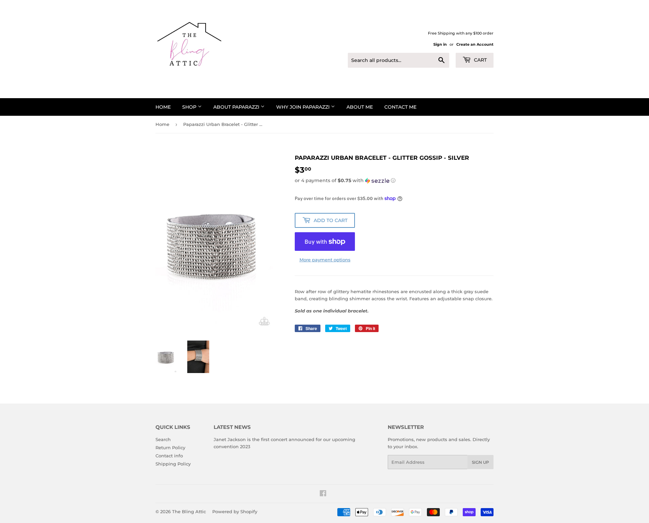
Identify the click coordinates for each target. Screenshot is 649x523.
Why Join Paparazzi (303, 107)
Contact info (169, 455)
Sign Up (480, 462)
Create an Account (475, 44)
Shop (190, 107)
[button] (394, 180)
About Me (359, 107)
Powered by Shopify (234, 511)
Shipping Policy (173, 463)
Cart (480, 60)
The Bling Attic (189, 511)
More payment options (325, 259)
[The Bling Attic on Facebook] (323, 494)
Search (163, 439)
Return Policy (170, 447)
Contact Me (400, 107)
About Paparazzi (237, 107)
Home (163, 107)
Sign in (440, 44)
